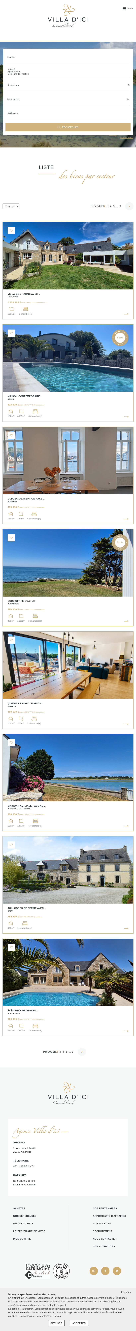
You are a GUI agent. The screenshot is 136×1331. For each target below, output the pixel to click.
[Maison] (68, 69)
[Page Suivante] (128, 206)
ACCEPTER (79, 1323)
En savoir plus (26, 1316)
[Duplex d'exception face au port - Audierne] (68, 475)
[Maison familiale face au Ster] (68, 782)
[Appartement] (68, 71)
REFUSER (56, 1323)
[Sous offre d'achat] (68, 577)
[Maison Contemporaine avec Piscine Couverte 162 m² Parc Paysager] (68, 373)
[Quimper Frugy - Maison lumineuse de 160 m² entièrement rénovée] (68, 680)
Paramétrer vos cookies (48, 1316)
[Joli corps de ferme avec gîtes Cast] (68, 885)
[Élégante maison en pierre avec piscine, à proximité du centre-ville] (68, 987)
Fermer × (126, 1292)
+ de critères (126, 137)
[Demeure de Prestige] (68, 74)
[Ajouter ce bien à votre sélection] (11, 231)
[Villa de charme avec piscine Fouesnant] (68, 270)
